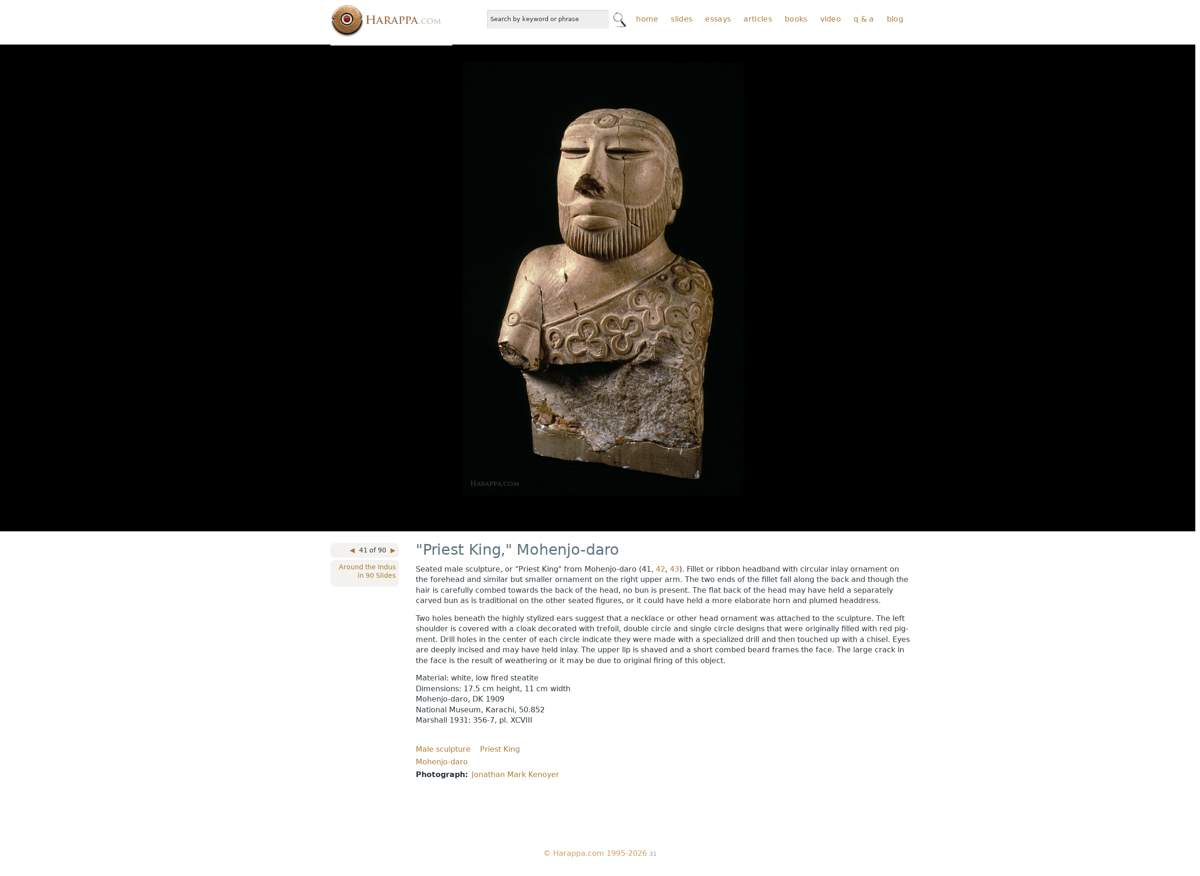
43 (674, 569)
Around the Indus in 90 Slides (367, 571)
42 (660, 569)
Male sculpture (443, 749)
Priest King (500, 749)
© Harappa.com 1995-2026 (595, 853)
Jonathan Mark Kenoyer (515, 774)
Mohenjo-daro (442, 761)
